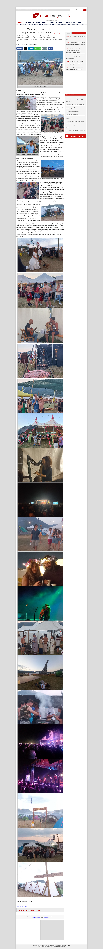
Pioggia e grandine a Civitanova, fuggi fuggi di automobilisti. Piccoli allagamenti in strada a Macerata (75, 50)
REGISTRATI (42, 10)
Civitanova (30, 24)
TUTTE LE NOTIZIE (29, 22)
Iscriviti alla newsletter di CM (29, 910)
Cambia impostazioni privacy (51, 947)
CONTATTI (26, 10)
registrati (46, 917)
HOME (20, 22)
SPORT (38, 22)
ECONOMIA (59, 22)
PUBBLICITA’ (32, 10)
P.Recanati (41, 24)
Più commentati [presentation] (81, 33)
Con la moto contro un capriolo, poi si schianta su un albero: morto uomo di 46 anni (75, 37)
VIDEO (79, 22)
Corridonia (63, 24)
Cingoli (82, 24)
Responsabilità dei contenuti (41, 947)
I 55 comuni (19, 24)
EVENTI (52, 22)
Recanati (36, 24)
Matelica (78, 24)
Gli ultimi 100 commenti (76, 136)
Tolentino (46, 24)
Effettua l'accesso (36, 917)
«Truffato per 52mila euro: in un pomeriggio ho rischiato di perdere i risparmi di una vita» (75, 63)
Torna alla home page (21, 906)
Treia (69, 24)
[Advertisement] (52, 930)
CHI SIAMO (20, 10)
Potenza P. (52, 24)
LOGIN (37, 10)
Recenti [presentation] (74, 33)
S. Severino (58, 24)
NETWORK (48, 10)
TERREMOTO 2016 (70, 22)
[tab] (68, 33)
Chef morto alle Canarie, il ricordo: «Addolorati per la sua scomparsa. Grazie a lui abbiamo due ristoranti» (75, 44)
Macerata (25, 24)
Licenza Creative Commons (61, 947)
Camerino (73, 24)
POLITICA (45, 22)
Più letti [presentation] (68, 33)
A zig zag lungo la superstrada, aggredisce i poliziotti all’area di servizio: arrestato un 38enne (75, 56)
